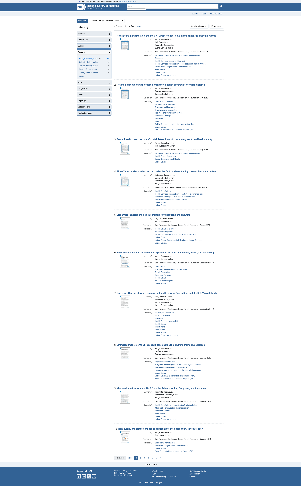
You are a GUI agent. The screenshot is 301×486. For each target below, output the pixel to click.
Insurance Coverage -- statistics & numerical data (175, 197)
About (195, 14)
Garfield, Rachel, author (88, 69)
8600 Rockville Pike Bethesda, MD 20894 (123, 474)
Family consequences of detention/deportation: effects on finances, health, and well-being (165, 252)
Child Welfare (160, 266)
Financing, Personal (163, 275)
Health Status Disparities (165, 156)
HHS (151, 483)
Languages (83, 88)
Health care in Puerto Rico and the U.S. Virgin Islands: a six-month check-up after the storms (166, 35)
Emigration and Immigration (166, 110)
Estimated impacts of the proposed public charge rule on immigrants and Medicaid (161, 344)
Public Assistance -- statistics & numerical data (174, 124)
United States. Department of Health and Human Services (178, 240)
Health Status (160, 278)
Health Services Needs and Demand (170, 61)
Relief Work (160, 327)
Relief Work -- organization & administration (173, 67)
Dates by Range (84, 107)
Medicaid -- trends (162, 411)
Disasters (159, 58)
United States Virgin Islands (166, 75)
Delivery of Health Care (164, 313)
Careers (193, 477)
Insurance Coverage (163, 116)
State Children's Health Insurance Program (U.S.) (174, 130)
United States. (161, 205)
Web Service (216, 14)
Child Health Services (164, 101)
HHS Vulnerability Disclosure (164, 477)
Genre (80, 95)
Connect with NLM (84, 471)
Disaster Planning (162, 315)
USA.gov (158, 483)
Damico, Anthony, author (88, 66)
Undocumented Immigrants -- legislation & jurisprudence (178, 370)
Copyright (82, 101)
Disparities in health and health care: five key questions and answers (153, 214)
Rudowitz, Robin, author (88, 62)
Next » (138, 26)
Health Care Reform (163, 191)
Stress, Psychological (164, 281)
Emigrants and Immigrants (165, 107)
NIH (146, 483)
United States (160, 72)
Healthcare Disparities (164, 232)
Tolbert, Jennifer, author (88, 73)
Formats (81, 34)
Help (204, 14)
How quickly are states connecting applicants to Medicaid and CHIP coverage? (160, 428)
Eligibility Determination (165, 104)
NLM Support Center (198, 471)
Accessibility (195, 474)
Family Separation (162, 272)
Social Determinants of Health (167, 159)
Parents (158, 121)
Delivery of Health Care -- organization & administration (177, 55)
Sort (198, 26)
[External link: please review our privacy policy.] (79, 476)
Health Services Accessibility (167, 321)
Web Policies (157, 471)
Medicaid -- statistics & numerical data (171, 199)
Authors (81, 52)
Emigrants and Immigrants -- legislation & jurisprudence (178, 364)
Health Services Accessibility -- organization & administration (180, 64)
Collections (83, 40)
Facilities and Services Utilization (168, 113)
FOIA (154, 474)
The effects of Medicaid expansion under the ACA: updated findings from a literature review (166, 171)
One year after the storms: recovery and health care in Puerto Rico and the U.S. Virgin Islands (167, 293)
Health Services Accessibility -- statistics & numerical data (179, 194)
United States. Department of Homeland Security (175, 376)
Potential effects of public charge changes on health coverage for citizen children (161, 84)
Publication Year (85, 113)
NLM (141, 483)
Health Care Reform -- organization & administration (176, 405)
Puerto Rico (160, 69)
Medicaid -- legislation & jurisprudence (171, 367)
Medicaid (159, 118)
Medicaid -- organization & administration (172, 408)
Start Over (82, 21)
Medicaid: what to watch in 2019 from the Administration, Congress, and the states (161, 388)
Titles (80, 82)
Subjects (81, 46)
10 (216, 26)
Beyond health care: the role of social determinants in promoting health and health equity (164, 139)
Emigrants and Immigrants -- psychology (171, 269)
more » (81, 76)
